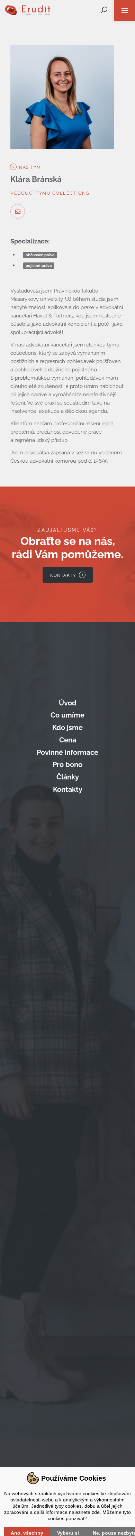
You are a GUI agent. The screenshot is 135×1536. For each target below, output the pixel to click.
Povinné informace (67, 752)
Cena (67, 740)
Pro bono (67, 764)
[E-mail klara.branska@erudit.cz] (17, 211)
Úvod (67, 703)
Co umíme (67, 715)
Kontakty (67, 789)
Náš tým (29, 167)
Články (67, 777)
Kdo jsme (67, 727)
